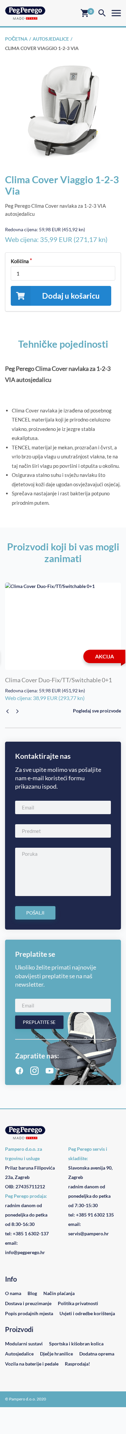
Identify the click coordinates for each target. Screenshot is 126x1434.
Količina (20, 261)
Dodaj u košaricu (71, 295)
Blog (32, 1293)
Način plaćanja (59, 1293)
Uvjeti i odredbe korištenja (87, 1313)
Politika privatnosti (78, 1303)
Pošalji (35, 913)
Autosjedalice (51, 39)
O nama (13, 1293)
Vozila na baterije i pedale (31, 1364)
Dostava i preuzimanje (28, 1303)
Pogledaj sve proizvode (97, 710)
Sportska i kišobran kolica (76, 1343)
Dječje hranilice (56, 1353)
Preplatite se (39, 1022)
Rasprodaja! (77, 1364)
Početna (16, 39)
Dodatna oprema (96, 1353)
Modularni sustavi (24, 1343)
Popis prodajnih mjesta (29, 1313)
